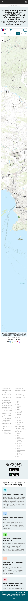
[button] (2, 38)
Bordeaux (19, 414)
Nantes (18, 409)
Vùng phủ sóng (18, 33)
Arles (18, 456)
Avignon (19, 440)
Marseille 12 (19, 453)
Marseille (19, 402)
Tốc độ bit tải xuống (21, 33)
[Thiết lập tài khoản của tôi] (26, 2)
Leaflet (3, 333)
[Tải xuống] (14, 470)
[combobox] (4, 29)
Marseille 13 (19, 442)
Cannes (18, 448)
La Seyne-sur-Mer (21, 450)
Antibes (18, 446)
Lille (18, 415)
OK (14, 598)
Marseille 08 (19, 443)
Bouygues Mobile (8, 433)
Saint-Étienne (20, 422)
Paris (18, 401)
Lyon (18, 404)
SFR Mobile (6, 432)
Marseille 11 (19, 455)
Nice (18, 407)
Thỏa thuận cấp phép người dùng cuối (17, 595)
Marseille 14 (19, 451)
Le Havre (19, 420)
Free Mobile (8, 410)
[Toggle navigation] (2, 2)
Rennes (18, 417)
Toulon (18, 424)
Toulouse (19, 406)
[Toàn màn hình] (25, 30)
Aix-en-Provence (20, 438)
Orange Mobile (7, 430)
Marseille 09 (19, 445)
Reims (18, 419)
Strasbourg (19, 411)
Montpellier (19, 412)
